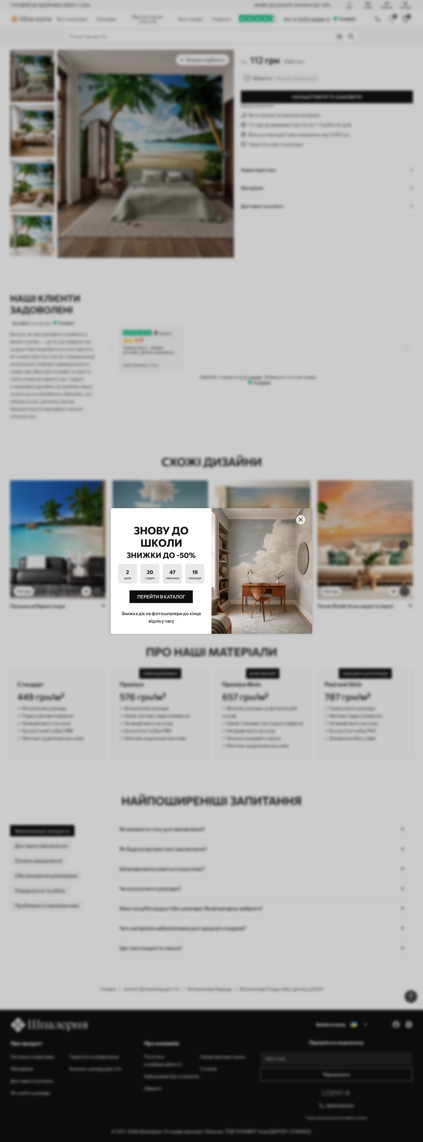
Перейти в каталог (161, 596)
